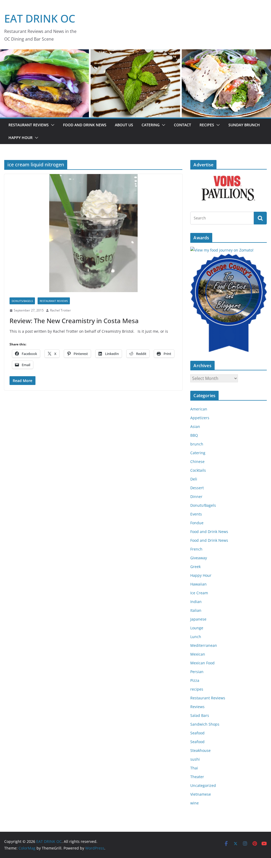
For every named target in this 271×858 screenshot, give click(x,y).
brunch (196, 444)
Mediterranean (203, 645)
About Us (124, 124)
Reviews (197, 706)
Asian (195, 426)
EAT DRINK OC (39, 18)
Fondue (197, 522)
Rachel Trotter (60, 310)
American (198, 408)
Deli (193, 479)
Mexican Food (202, 662)
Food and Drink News (84, 124)
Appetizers (199, 417)
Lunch (195, 636)
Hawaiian (198, 584)
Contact (182, 124)
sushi (195, 759)
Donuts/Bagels (22, 301)
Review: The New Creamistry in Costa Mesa (74, 320)
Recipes (207, 124)
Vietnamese (200, 794)
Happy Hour (20, 137)
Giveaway (198, 557)
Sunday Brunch (244, 124)
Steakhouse (200, 750)
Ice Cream (199, 592)
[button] (52, 125)
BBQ (194, 435)
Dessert (197, 487)
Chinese (197, 461)
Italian (195, 610)
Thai (194, 767)
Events (196, 514)
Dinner (196, 496)
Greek (195, 566)
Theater (197, 776)
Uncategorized (203, 785)
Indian (196, 601)
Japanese (198, 619)
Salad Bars (199, 715)
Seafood (197, 732)
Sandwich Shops (204, 724)
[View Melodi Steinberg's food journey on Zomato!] (222, 250)
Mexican (197, 654)
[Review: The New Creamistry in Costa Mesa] (93, 233)
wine (194, 802)
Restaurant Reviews (28, 124)
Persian (197, 671)
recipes (196, 689)
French (196, 549)
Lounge (196, 627)
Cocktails (198, 470)
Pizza (194, 680)
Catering (151, 124)
